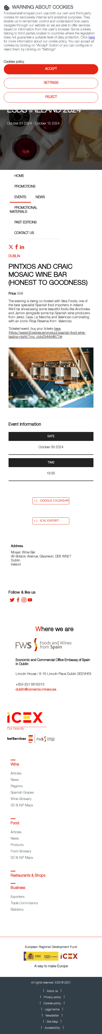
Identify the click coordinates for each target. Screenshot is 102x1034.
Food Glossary (21, 851)
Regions (17, 786)
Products (17, 845)
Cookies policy (14, 62)
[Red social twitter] (11, 248)
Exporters (17, 897)
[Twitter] (12, 601)
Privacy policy (52, 997)
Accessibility (52, 1028)
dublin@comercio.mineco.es (36, 689)
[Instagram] (24, 601)
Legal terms (52, 1009)
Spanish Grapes (22, 793)
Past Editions (25, 222)
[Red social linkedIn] (22, 248)
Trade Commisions (24, 903)
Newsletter (52, 1015)
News (40, 197)
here (57, 329)
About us (52, 991)
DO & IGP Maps (22, 805)
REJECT (51, 97)
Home (19, 176)
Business (18, 888)
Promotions (24, 186)
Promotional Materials (23, 210)
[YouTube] (30, 601)
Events (20, 197)
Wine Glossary (21, 799)
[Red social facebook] (16, 248)
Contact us (24, 233)
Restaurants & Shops (28, 876)
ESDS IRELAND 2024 (44, 111)
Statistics (17, 910)
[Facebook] (18, 601)
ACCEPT (51, 69)
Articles (16, 773)
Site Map (52, 1022)
